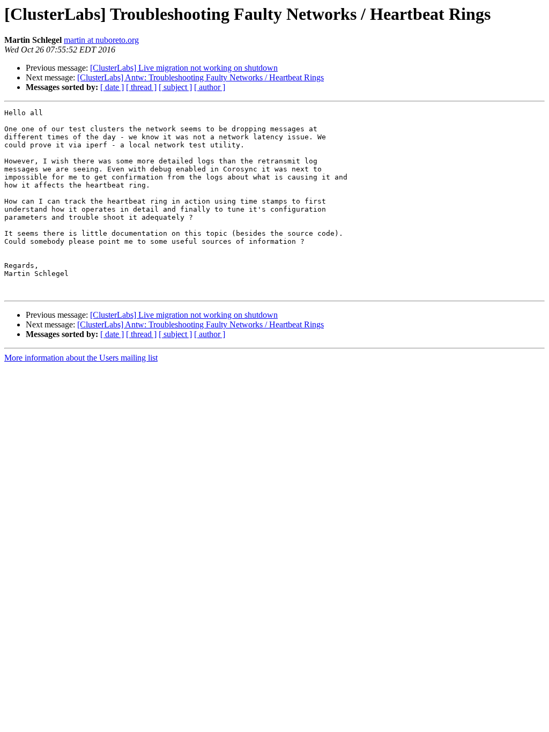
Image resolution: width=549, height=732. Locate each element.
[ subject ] (175, 87)
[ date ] (112, 87)
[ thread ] (141, 87)
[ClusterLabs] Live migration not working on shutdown (184, 67)
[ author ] (209, 87)
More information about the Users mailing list (81, 357)
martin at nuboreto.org (101, 39)
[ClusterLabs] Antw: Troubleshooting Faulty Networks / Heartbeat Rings (200, 77)
